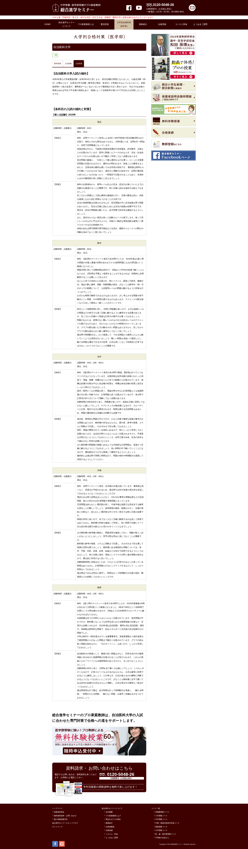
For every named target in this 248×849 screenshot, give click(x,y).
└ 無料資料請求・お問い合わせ (64, 816)
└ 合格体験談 (109, 827)
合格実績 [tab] (162, 24)
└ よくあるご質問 (111, 838)
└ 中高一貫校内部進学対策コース (166, 823)
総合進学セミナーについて (112, 808)
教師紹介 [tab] (143, 24)
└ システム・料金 (111, 834)
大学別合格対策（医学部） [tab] (124, 24)
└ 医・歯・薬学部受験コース (165, 834)
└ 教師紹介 (108, 823)
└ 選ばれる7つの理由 (112, 819)
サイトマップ (57, 827)
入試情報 (68, 64)
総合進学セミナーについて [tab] (67, 24)
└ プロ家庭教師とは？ (112, 816)
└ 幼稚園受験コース (161, 812)
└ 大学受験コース (160, 830)
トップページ (57, 808)
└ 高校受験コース (160, 827)
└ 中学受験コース (160, 819)
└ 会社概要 (108, 812)
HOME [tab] (47, 24)
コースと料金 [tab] (181, 24)
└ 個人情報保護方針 (60, 819)
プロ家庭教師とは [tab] (86, 24)
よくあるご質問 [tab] (200, 24)
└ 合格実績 (108, 830)
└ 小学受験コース (160, 816)
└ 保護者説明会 (58, 812)
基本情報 (57, 64)
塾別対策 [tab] (105, 24)
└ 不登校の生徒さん (161, 838)
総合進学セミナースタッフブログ (65, 823)
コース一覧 (155, 808)
